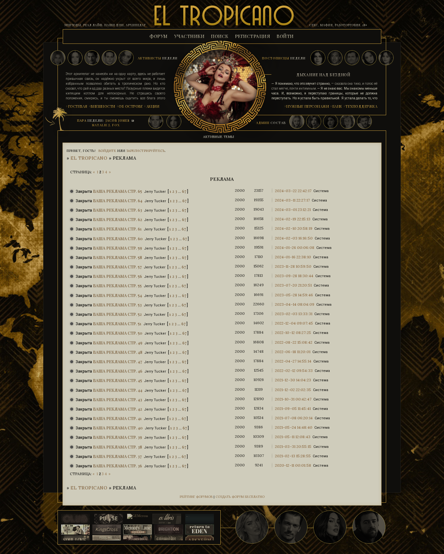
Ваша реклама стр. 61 (117, 228)
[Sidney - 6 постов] (352, 58)
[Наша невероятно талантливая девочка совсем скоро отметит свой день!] (252, 527)
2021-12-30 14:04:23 (293, 379)
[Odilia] (75, 58)
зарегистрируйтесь (145, 151)
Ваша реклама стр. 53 (117, 304)
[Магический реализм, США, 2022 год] (199, 529)
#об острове (129, 106)
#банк (336, 106)
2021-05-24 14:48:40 (293, 427)
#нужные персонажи (306, 106)
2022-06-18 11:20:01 (292, 351)
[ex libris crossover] (166, 519)
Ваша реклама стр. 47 (117, 361)
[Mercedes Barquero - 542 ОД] (330, 527)
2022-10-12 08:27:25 (293, 332)
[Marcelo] (92, 58)
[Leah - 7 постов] (318, 58)
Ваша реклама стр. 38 (117, 446)
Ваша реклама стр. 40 (118, 427)
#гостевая (76, 106)
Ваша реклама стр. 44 (117, 390)
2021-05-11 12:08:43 (292, 436)
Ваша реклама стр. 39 (117, 437)
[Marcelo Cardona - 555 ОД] (291, 527)
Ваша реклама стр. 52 (117, 314)
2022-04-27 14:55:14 (293, 361)
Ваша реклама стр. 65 (117, 191)
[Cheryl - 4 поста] (386, 58)
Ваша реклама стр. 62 (117, 219)
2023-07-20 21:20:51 (293, 285)
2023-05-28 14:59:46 (294, 294)
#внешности (101, 106)
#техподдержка (360, 106)
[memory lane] (137, 529)
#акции (151, 106)
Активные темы (218, 137)
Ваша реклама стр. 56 (117, 276)
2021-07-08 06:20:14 (294, 417)
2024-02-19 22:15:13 (292, 218)
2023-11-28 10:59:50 (293, 266)
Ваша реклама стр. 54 (117, 295)
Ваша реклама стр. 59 (117, 248)
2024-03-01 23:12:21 (293, 209)
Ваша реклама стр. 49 (117, 342)
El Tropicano (89, 158)
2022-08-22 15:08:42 (293, 342)
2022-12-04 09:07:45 (294, 323)
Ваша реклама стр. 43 (117, 399)
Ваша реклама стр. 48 (117, 352)
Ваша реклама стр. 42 (117, 409)
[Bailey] (58, 58)
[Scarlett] (126, 58)
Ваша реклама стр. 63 (117, 210)
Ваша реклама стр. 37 (117, 456)
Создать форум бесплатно (240, 497)
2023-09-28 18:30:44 (294, 275)
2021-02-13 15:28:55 (293, 455)
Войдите (107, 151)
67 (184, 191)
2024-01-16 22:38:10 (293, 256)
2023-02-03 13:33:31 (293, 313)
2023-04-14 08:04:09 (294, 304)
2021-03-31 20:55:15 (293, 446)
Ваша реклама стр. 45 (117, 380)
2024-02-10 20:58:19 (293, 228)
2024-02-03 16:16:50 (294, 238)
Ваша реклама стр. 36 (117, 465)
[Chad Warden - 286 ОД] (369, 527)
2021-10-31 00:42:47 (293, 399)
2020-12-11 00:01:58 (293, 465)
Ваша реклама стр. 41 (117, 418)
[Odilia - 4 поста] (369, 58)
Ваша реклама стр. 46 (117, 371)
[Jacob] (109, 58)
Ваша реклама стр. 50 (117, 333)
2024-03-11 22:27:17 (292, 200)
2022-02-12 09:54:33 (294, 370)
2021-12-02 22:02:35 (293, 389)
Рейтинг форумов (196, 497)
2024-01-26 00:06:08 (294, 247)
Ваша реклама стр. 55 (117, 285)
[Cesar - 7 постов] (335, 58)
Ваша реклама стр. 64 (117, 200)
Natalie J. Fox (106, 125)
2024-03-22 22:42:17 (293, 190)
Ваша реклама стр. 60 (118, 238)
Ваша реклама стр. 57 (117, 266)
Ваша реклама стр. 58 (117, 257)
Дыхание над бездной (323, 74)
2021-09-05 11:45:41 (293, 408)
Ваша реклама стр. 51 (117, 323)
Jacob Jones (118, 120)
